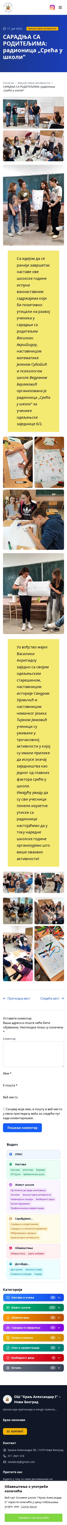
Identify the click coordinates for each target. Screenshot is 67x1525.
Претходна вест (18, 998)
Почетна (8, 83)
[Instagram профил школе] (52, 7)
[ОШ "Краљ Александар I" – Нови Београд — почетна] (8, 7)
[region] (33, 1503)
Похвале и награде (21, 1274)
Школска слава (33, 1269)
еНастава (28, 1169)
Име (7, 1073)
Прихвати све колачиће (33, 1517)
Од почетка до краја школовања (28, 1190)
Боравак (40, 1169)
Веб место (10, 1097)
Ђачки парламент (20, 1203)
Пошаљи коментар (22, 1128)
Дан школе (17, 1269)
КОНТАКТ (17, 1431)
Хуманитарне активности (25, 1237)
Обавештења (18, 1253)
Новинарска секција (22, 1199)
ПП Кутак (15, 1174)
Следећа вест (50, 998)
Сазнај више (29, 1506)
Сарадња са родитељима (24, 1224)
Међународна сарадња (23, 1233)
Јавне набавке (36, 1253)
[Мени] (60, 7)
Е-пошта (10, 1085)
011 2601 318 (16, 1456)
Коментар (9, 1038)
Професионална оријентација (27, 1208)
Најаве (38, 1274)
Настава (15, 1169)
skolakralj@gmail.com (21, 1462)
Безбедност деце (45, 1199)
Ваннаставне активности (42, 28)
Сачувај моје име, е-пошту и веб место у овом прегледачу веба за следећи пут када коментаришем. (32, 1113)
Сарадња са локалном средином (29, 1228)
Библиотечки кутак (33, 1174)
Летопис (15, 1194)
